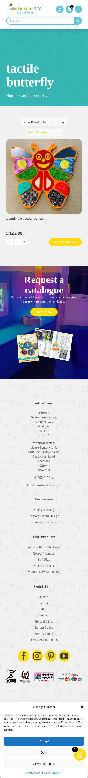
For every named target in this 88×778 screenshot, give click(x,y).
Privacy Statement (51, 772)
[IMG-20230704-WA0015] (44, 140)
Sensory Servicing (44, 522)
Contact (44, 615)
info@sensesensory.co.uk (44, 485)
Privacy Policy (44, 633)
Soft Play (44, 559)
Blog (44, 609)
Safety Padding (44, 510)
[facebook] (23, 656)
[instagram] (37, 656)
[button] (82, 707)
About (44, 603)
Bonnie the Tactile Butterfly (26, 218)
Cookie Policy (33, 772)
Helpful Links (44, 621)
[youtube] (64, 656)
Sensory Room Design (44, 516)
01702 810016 (44, 477)
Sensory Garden (44, 553)
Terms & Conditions (44, 640)
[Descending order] (63, 122)
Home (11, 95)
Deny (44, 752)
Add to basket (65, 242)
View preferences (44, 763)
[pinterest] (50, 656)
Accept (44, 741)
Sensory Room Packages (44, 547)
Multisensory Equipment (44, 571)
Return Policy (44, 627)
